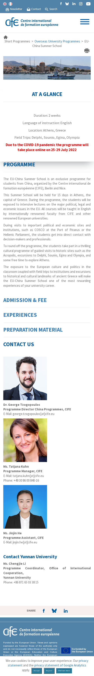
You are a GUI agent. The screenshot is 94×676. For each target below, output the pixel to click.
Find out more (64, 671)
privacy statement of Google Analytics (60, 665)
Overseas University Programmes (57, 41)
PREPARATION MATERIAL (33, 329)
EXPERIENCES (20, 314)
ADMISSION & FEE (25, 300)
